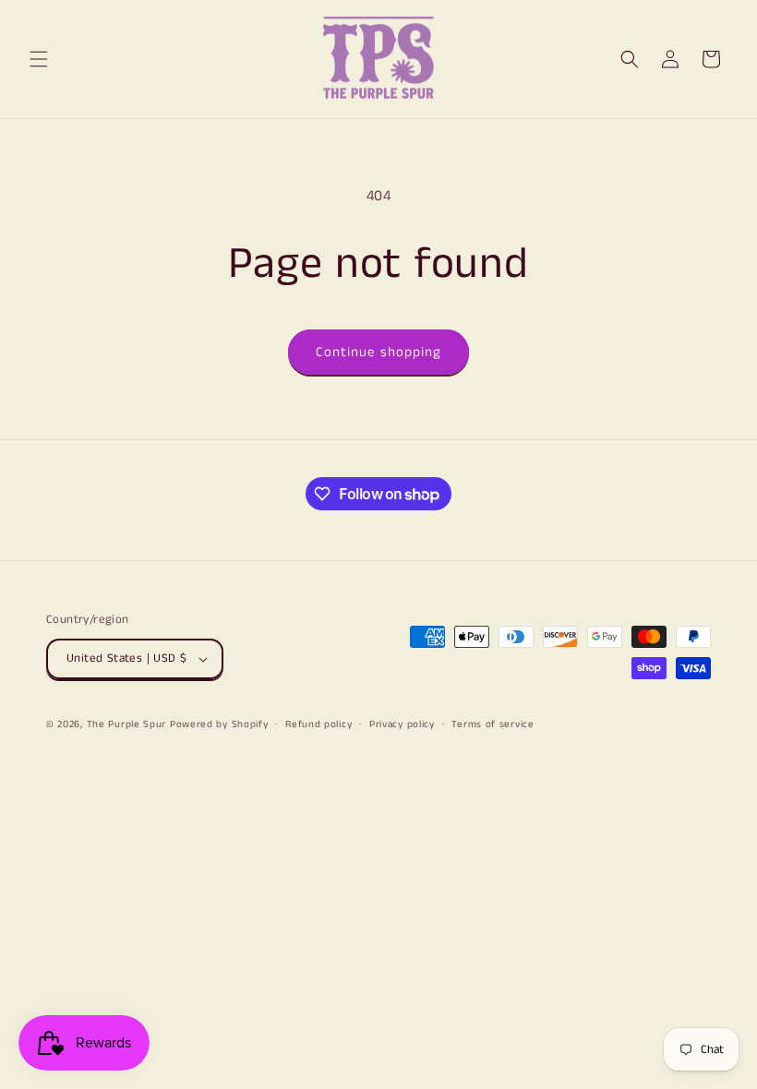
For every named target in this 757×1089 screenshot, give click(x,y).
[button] (38, 59)
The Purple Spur (127, 724)
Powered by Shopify (219, 724)
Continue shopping (378, 352)
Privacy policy (402, 724)
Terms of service (492, 724)
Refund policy (318, 724)
